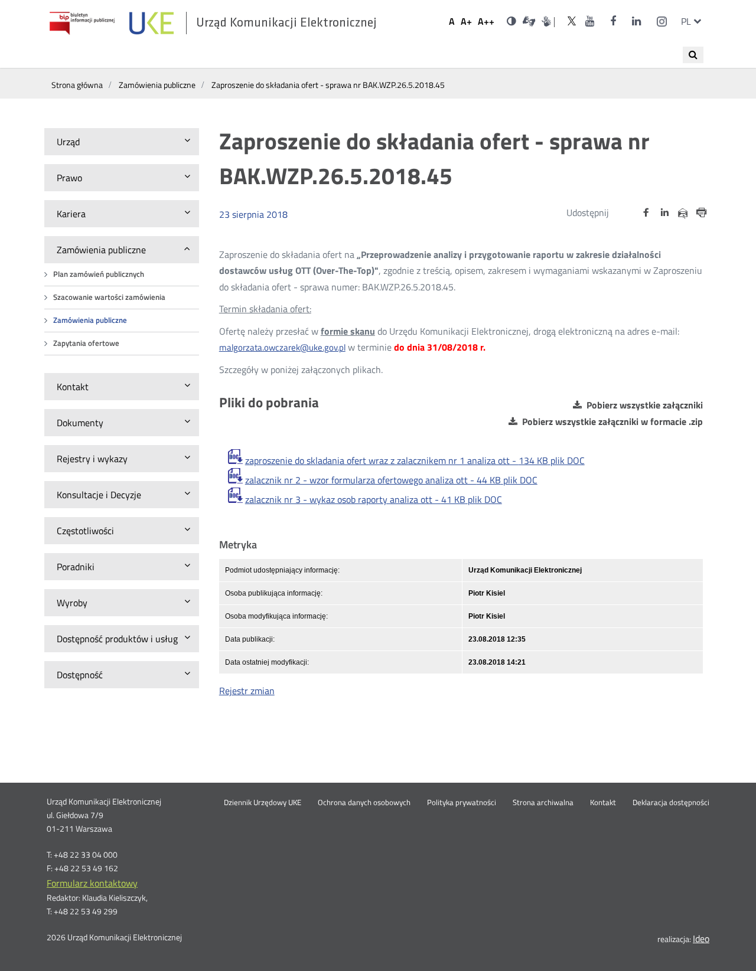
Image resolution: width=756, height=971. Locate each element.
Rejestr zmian (247, 691)
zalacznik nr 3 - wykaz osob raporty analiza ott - (373, 499)
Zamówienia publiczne (90, 320)
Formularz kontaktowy (92, 883)
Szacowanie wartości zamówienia (109, 297)
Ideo (701, 938)
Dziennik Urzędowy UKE (262, 802)
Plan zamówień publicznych (98, 274)
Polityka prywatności (461, 802)
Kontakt (603, 802)
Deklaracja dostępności (671, 802)
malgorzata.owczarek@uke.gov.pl (282, 347)
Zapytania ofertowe (86, 343)
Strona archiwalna (543, 802)
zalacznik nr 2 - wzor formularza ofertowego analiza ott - (391, 480)
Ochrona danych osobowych (364, 802)
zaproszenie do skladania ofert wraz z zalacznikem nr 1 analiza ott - (415, 460)
